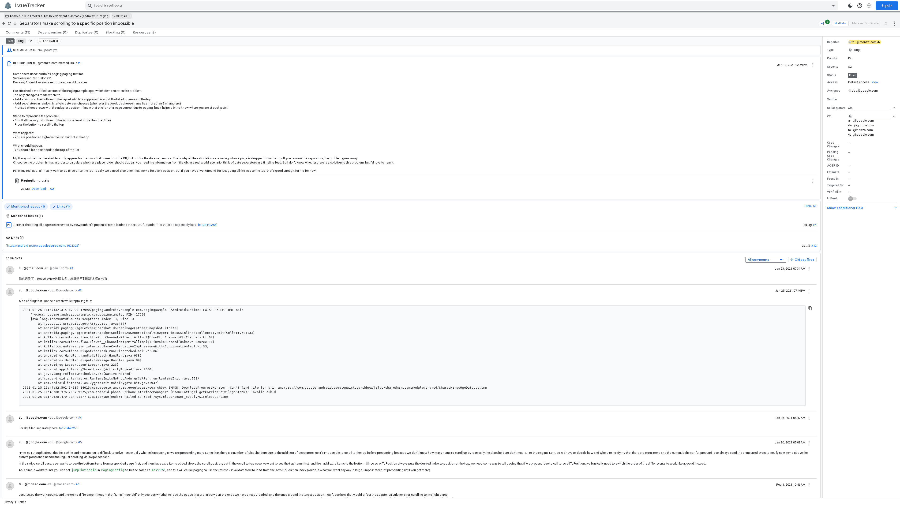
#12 (814, 245)
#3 (79, 290)
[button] (861, 50)
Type (830, 50)
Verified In (834, 191)
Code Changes (833, 144)
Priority (832, 58)
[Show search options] (833, 5)
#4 (814, 225)
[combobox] (462, 5)
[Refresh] (9, 23)
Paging (103, 16)
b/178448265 (207, 225)
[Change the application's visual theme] (850, 5)
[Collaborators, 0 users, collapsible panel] (872, 108)
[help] (859, 5)
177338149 (119, 16)
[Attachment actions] (813, 180)
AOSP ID (833, 165)
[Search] (90, 5)
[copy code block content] (810, 308)
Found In (833, 178)
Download (39, 188)
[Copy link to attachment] (52, 188)
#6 (77, 484)
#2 (71, 268)
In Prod (832, 198)
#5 (79, 442)
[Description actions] (813, 64)
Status (831, 75)
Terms (22, 502)
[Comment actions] (809, 268)
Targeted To (835, 185)
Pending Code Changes (833, 155)
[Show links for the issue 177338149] (130, 16)
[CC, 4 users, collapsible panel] (872, 116)
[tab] (18, 32)
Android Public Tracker (25, 16)
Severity (832, 66)
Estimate (833, 172)
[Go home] (4, 23)
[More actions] (894, 23)
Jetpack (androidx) (83, 16)
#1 (79, 63)
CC (829, 116)
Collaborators (836, 108)
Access (832, 82)
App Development (55, 16)
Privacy (8, 502)
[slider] (823, 267)
